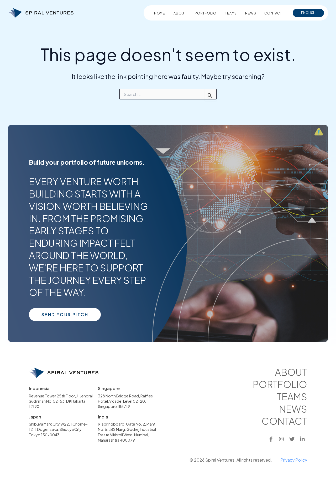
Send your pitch (64, 314)
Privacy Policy (293, 460)
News (250, 13)
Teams (231, 13)
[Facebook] (271, 439)
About (180, 13)
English (308, 13)
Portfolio (206, 13)
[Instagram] (281, 439)
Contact (273, 13)
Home (159, 13)
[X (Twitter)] (292, 439)
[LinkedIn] (302, 439)
